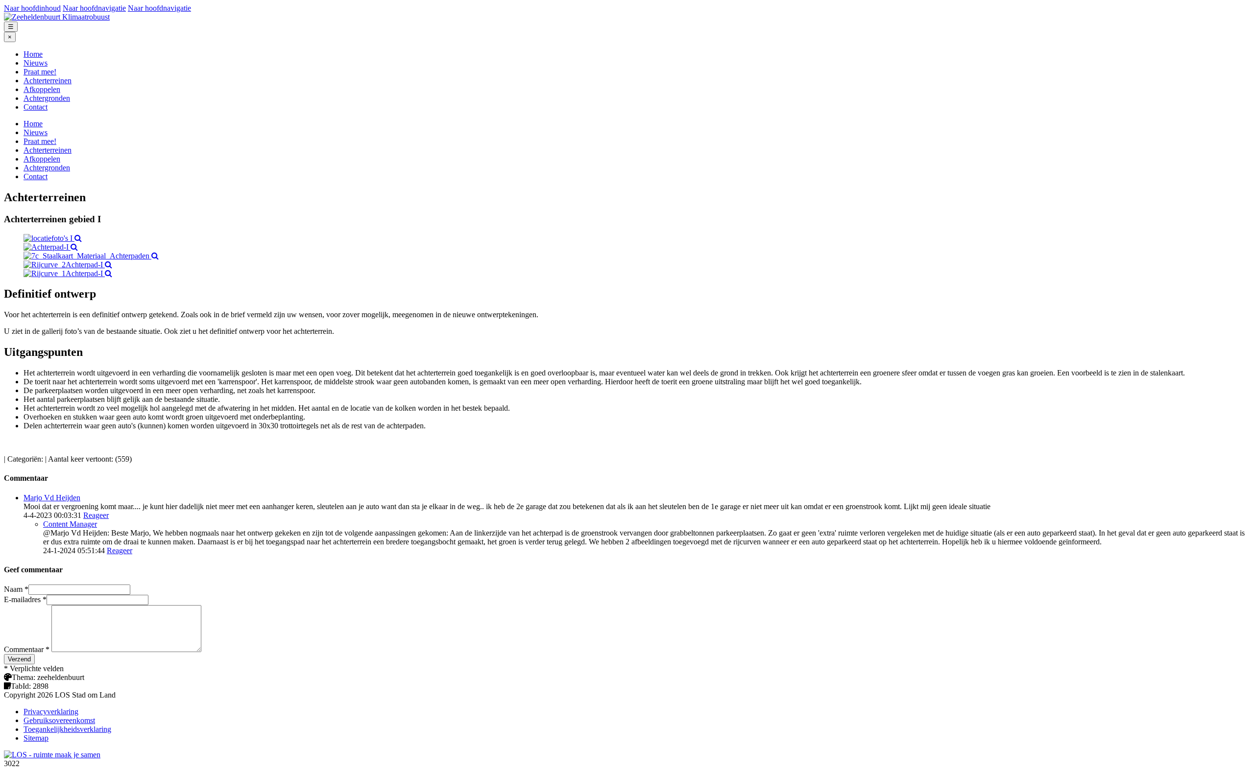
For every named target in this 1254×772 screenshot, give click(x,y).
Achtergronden (47, 168)
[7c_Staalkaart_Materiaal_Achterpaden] (91, 256)
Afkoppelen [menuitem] (42, 89)
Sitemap (36, 738)
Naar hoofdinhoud (32, 8)
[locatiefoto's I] (53, 238)
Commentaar (26, 649)
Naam (16, 589)
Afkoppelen (42, 159)
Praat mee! (40, 141)
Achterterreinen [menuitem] (48, 80)
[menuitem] (637, 54)
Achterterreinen (48, 150)
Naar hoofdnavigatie (94, 8)
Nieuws (36, 132)
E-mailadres (25, 599)
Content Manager (70, 524)
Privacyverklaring (51, 711)
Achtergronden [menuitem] (47, 98)
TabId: (21, 686)
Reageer (96, 515)
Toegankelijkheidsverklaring (67, 729)
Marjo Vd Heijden (52, 497)
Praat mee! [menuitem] (40, 72)
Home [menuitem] (33, 54)
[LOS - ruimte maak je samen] (52, 754)
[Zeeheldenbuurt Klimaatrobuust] (57, 17)
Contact (36, 176)
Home (33, 123)
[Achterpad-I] (51, 247)
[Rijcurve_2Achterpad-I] (68, 264)
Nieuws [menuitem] (36, 63)
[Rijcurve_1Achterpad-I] (68, 273)
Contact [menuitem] (36, 107)
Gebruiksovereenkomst (59, 720)
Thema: (23, 677)
